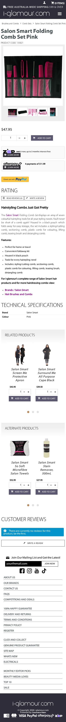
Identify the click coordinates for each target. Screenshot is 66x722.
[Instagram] (29, 571)
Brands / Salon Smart (17, 290)
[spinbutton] (9, 137)
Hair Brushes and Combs (18, 294)
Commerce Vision (39, 713)
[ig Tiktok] (44, 571)
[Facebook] (22, 571)
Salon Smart (12, 215)
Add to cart (44, 138)
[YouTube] (36, 571)
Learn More (13, 155)
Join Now (50, 564)
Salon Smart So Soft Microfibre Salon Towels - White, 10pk (19, 470)
